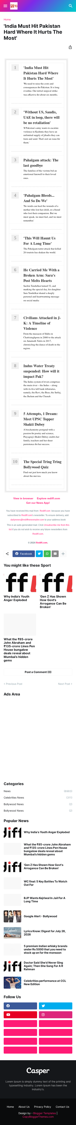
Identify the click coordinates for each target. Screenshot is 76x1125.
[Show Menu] (5, 6)
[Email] (55, 553)
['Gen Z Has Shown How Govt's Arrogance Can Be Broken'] (56, 582)
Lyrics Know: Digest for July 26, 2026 (45, 933)
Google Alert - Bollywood (40, 916)
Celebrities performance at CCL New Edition (45, 982)
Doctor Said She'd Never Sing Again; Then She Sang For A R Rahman (43, 966)
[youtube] (20, 1014)
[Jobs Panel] (20, 1032)
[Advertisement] (38, 738)
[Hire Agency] (55, 1050)
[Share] (69, 47)
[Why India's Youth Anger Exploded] (20, 582)
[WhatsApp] (47, 553)
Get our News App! (38, 502)
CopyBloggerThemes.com (38, 1116)
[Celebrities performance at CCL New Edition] (12, 983)
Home (7, 19)
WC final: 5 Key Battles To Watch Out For (45, 883)
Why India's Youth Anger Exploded (16, 598)
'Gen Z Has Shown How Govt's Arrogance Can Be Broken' (53, 602)
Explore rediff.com (48, 498)
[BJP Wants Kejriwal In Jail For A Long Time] (12, 900)
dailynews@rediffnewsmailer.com (27, 519)
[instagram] (55, 1014)
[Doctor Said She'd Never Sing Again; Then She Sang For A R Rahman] (12, 966)
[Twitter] (39, 553)
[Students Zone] (55, 1023)
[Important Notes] (20, 1050)
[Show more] (63, 553)
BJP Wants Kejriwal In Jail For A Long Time (44, 899)
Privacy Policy (42, 1106)
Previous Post (14, 683)
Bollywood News (38, 804)
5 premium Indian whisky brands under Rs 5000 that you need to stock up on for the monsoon (45, 949)
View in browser (23, 498)
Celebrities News (38, 797)
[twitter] (55, 1005)
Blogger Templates (44, 1113)
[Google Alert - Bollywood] (12, 916)
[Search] (71, 6)
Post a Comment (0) (38, 672)
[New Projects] (20, 1023)
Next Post (64, 683)
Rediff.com (45, 511)
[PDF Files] (55, 1041)
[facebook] (20, 1005)
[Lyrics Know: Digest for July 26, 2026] (12, 933)
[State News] (55, 1032)
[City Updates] (20, 1041)
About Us (24, 1106)
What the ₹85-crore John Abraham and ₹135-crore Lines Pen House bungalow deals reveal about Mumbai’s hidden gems (19, 649)
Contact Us (62, 1106)
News (38, 791)
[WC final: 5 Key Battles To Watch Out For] (12, 883)
